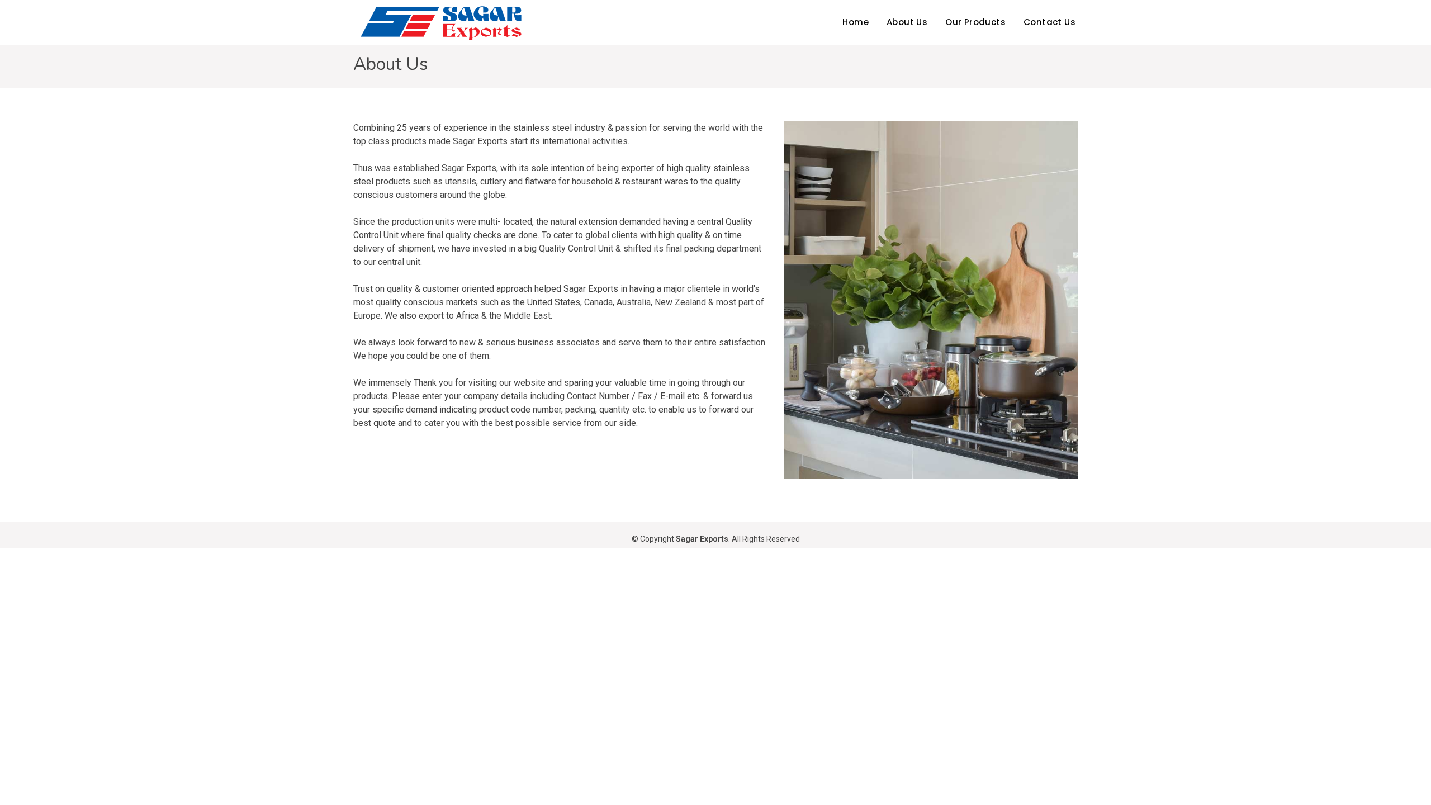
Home (855, 22)
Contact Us (1049, 22)
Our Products (975, 22)
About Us (907, 22)
